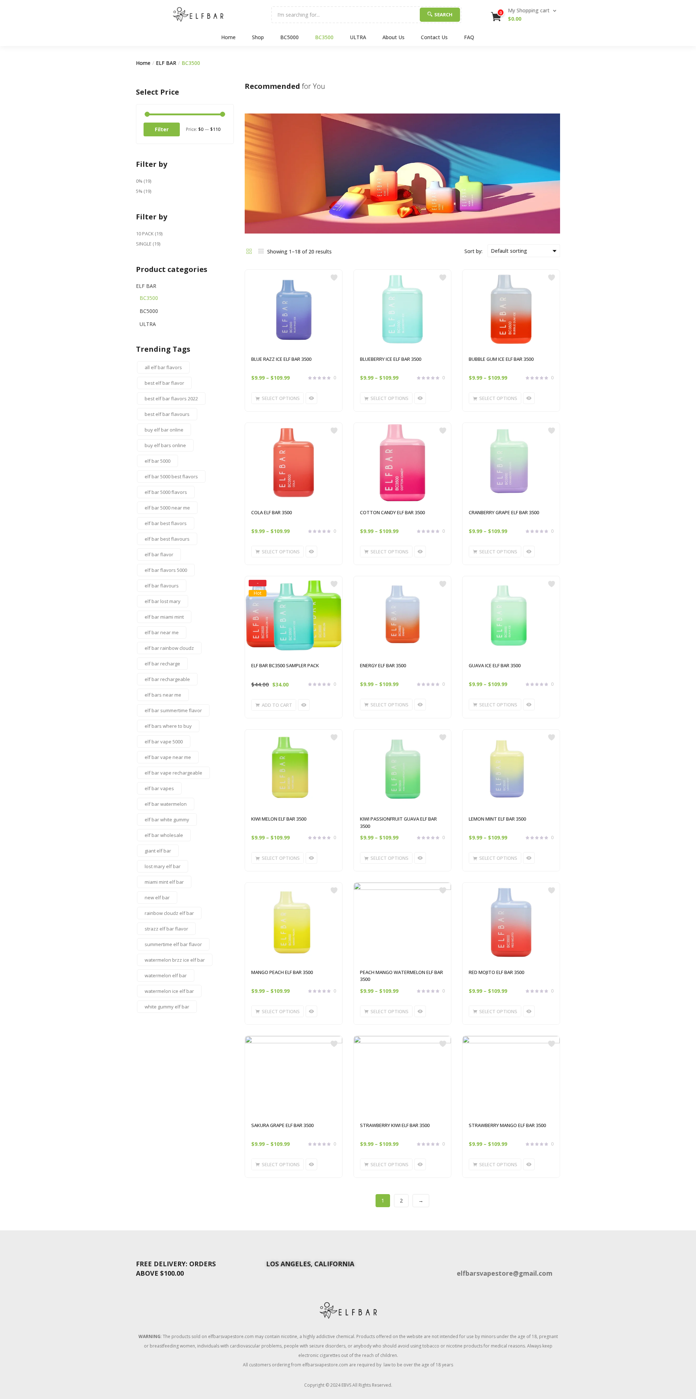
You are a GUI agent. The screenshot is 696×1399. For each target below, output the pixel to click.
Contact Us (434, 37)
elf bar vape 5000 (164, 741)
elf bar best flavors (166, 523)
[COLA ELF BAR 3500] (293, 462)
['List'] (261, 251)
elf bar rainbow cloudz (169, 648)
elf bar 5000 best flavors (171, 476)
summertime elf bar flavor (173, 944)
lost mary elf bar (163, 866)
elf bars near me (163, 695)
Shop (258, 37)
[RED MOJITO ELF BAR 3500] (511, 922)
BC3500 (324, 37)
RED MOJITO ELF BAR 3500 (496, 972)
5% (139, 191)
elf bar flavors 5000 (166, 570)
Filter (162, 129)
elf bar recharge (162, 663)
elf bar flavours (162, 585)
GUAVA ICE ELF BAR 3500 (495, 665)
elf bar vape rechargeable (173, 772)
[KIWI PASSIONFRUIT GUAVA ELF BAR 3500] (402, 769)
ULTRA (358, 37)
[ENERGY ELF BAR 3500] (402, 615)
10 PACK (145, 233)
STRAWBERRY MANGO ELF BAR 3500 (507, 1125)
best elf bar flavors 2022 (171, 398)
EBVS (346, 1385)
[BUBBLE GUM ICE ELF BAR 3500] (511, 309)
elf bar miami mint (164, 617)
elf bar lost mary (163, 601)
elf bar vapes (159, 788)
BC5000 (289, 37)
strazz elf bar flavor (166, 928)
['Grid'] (249, 251)
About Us (393, 37)
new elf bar (157, 897)
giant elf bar (158, 850)
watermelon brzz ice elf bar (175, 960)
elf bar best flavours (167, 539)
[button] (524, 14)
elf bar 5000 (157, 461)
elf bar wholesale (164, 835)
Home (228, 37)
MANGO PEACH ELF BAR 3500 (282, 972)
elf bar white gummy (167, 819)
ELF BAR (166, 62)
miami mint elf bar (164, 882)
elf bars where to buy (168, 726)
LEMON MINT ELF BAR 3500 (497, 819)
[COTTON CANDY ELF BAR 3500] (402, 462)
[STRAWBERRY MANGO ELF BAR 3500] (511, 1075)
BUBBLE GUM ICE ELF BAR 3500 (501, 359)
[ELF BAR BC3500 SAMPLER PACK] (293, 615)
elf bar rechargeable (167, 679)
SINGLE (144, 243)
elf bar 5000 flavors (166, 492)
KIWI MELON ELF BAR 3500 (278, 819)
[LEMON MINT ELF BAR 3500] (511, 769)
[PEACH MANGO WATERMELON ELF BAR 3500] (402, 922)
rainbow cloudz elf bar (169, 913)
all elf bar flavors (163, 367)
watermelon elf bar (166, 975)
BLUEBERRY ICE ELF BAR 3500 (390, 359)
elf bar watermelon (166, 804)
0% (139, 181)
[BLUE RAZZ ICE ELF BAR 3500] (293, 309)
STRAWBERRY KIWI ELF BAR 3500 (395, 1125)
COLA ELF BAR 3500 (271, 512)
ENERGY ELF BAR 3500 (383, 665)
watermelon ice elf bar (169, 991)
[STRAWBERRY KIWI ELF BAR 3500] (402, 1075)
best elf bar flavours (167, 414)
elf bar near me (162, 632)
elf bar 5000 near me (167, 507)
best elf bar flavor (164, 383)
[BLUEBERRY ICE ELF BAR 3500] (402, 309)
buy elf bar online (164, 429)
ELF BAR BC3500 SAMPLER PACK (285, 665)
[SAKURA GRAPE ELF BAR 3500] (293, 1075)
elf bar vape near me (168, 757)
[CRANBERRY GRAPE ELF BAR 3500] (511, 462)
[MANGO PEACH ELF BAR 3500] (293, 922)
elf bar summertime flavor (173, 710)
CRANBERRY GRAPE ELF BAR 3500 (504, 512)
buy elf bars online (165, 445)
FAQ (469, 37)
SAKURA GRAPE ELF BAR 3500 (282, 1125)
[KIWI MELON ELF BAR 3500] (293, 769)
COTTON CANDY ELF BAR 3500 (392, 512)
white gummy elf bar (167, 1006)
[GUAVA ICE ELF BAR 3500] (511, 615)
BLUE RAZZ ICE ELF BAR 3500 (281, 359)
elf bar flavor (159, 554)
